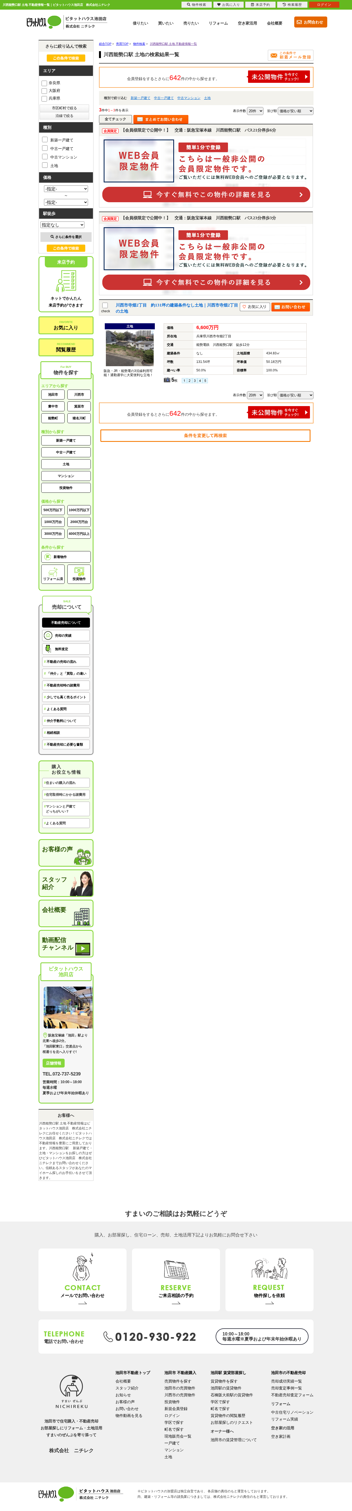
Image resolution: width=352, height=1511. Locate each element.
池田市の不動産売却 (288, 1372)
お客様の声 (57, 849)
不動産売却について (66, 623)
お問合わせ (313, 22)
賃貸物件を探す (224, 1381)
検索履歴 (295, 5)
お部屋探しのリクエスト (232, 1422)
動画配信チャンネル (58, 944)
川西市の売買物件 (179, 1395)
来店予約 (263, 5)
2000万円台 (79, 522)
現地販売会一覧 (177, 1436)
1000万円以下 (79, 510)
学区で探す (174, 1422)
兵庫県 (54, 98)
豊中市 (53, 406)
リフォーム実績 (284, 1419)
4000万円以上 (79, 534)
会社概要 (54, 909)
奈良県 (54, 83)
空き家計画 (280, 1436)
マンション (66, 476)
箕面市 (79, 406)
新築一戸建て (140, 98)
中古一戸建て (164, 98)
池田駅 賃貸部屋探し (228, 1372)
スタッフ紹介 (54, 883)
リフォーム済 (53, 579)
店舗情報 (53, 1063)
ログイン (172, 1415)
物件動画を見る (129, 1415)
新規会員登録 (176, 1408)
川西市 (79, 394)
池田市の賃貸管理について (234, 1440)
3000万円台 (53, 534)
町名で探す (174, 1429)
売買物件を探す (177, 1381)
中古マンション (188, 98)
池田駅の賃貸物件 (226, 1388)
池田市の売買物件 (179, 1388)
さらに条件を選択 (68, 237)
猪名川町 (79, 418)
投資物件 (66, 488)
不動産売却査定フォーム (292, 1395)
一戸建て (172, 1443)
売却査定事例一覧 (286, 1388)
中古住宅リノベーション (292, 1412)
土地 (207, 98)
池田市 (53, 394)
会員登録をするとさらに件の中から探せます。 (173, 77)
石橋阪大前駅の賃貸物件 (232, 1395)
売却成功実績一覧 (286, 1381)
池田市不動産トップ (133, 1372)
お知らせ (123, 1395)
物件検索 (199, 5)
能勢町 (53, 418)
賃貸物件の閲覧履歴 (228, 1415)
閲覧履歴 (66, 347)
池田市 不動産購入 (180, 1372)
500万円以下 (52, 510)
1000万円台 (53, 522)
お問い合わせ (127, 1408)
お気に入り (66, 325)
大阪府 (54, 90)
